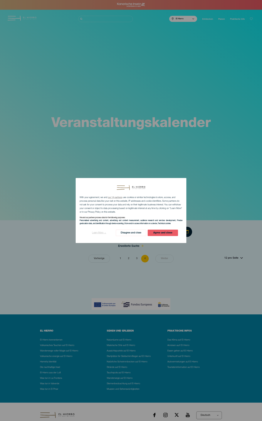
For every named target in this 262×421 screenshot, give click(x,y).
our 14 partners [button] (115, 197)
